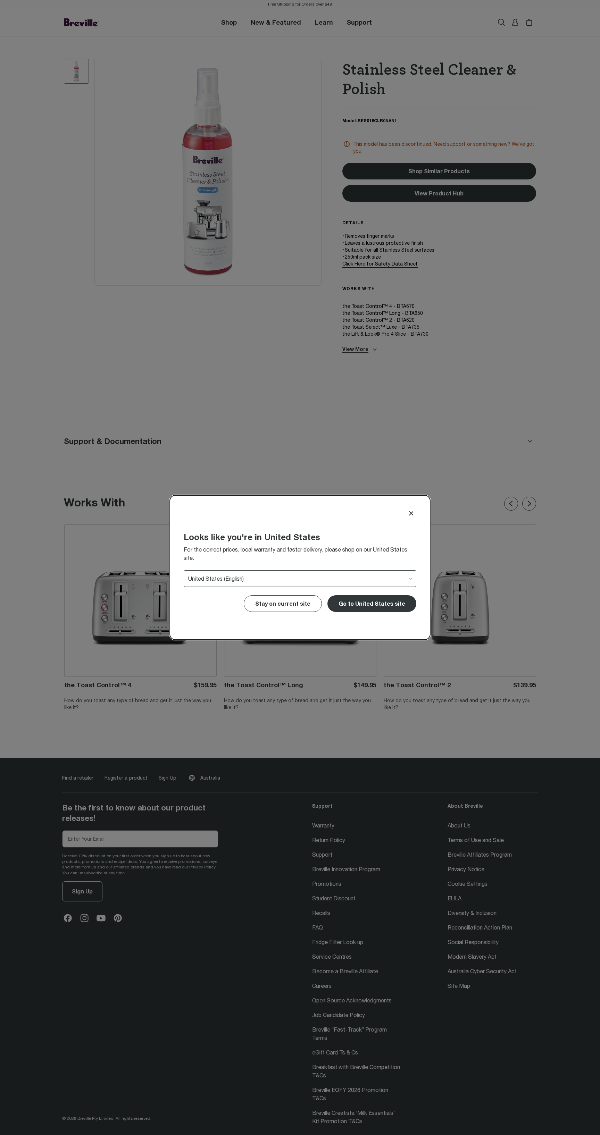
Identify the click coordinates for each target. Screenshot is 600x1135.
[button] (371, 603)
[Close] (411, 513)
